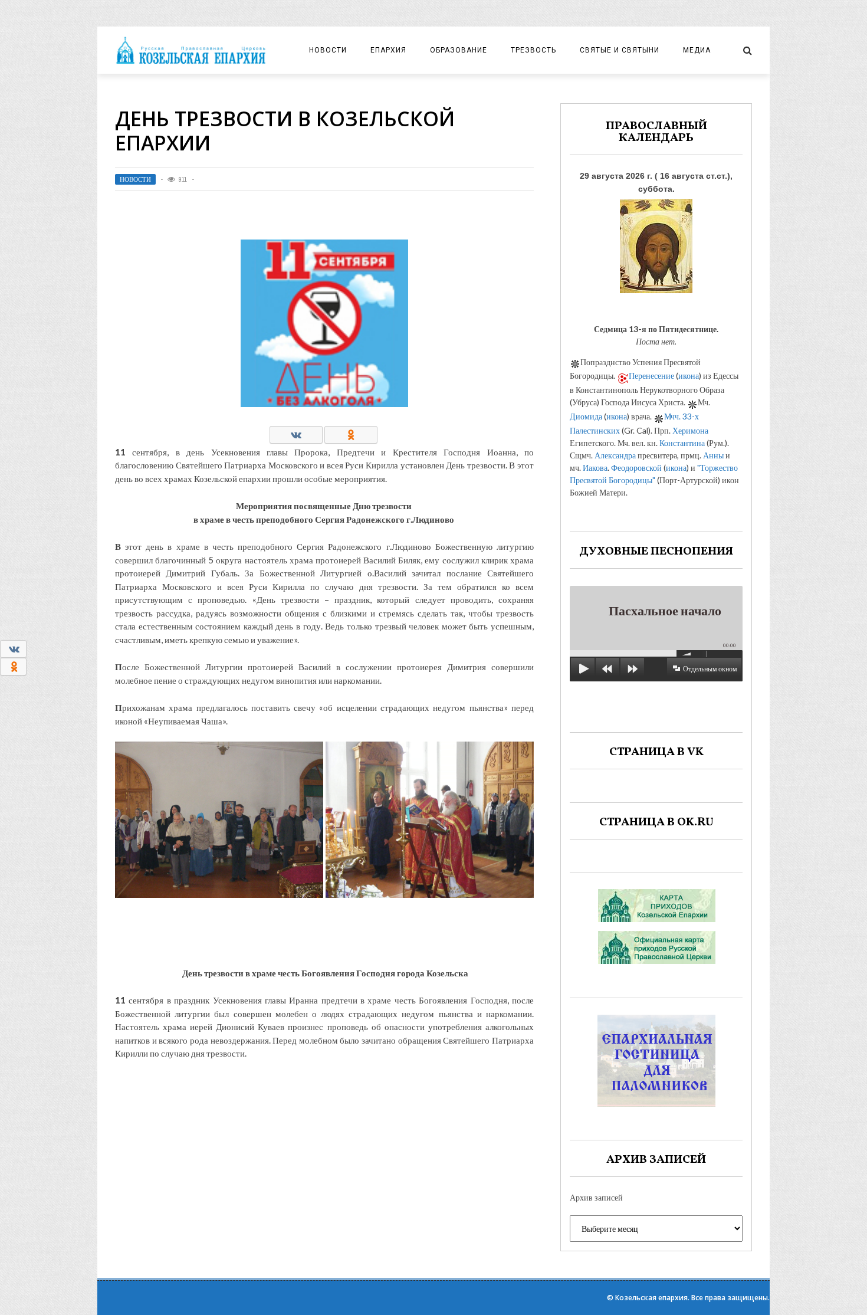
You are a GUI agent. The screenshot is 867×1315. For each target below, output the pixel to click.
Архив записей (596, 1197)
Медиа (697, 50)
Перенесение (651, 375)
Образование (458, 50)
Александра (615, 455)
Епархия (388, 50)
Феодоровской (636, 468)
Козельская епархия (651, 1298)
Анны (713, 455)
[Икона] (656, 243)
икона (688, 375)
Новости (328, 50)
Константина (682, 443)
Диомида (586, 416)
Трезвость (533, 50)
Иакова (595, 468)
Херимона (690, 430)
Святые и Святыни (619, 50)
